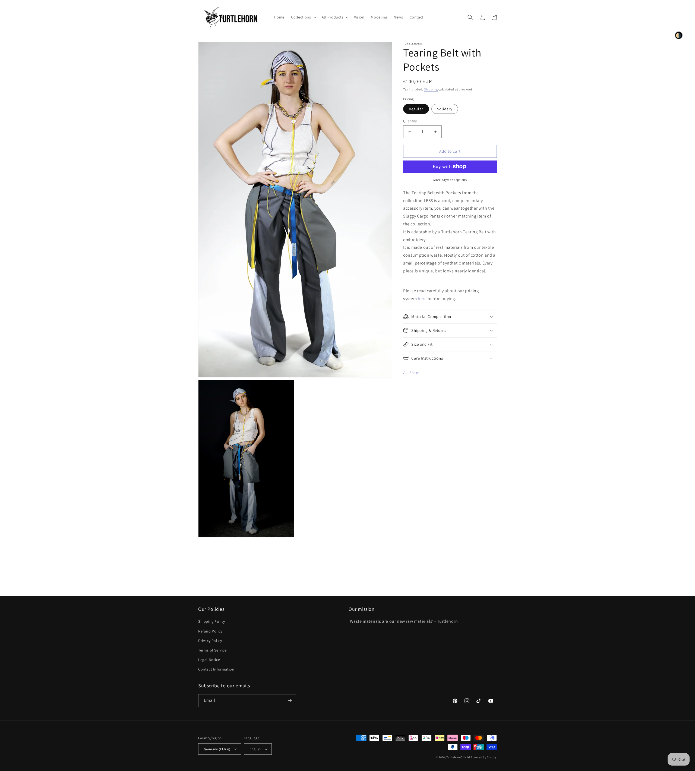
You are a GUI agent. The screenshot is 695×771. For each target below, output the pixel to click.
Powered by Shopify (484, 757)
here (422, 298)
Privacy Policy (210, 640)
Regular (416, 108)
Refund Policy (210, 631)
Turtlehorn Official (458, 757)
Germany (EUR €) (217, 749)
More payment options (450, 179)
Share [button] (414, 372)
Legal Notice (209, 659)
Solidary (444, 108)
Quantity (410, 121)
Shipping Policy (211, 621)
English (255, 749)
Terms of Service (212, 650)
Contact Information (216, 669)
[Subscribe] (290, 700)
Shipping (431, 89)
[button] (303, 17)
